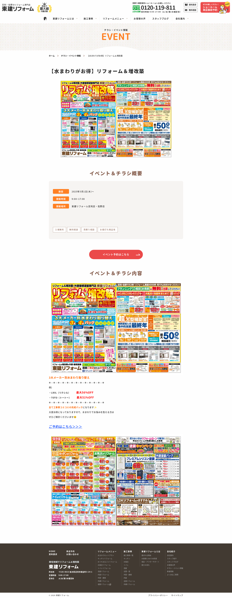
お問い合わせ (72, 554)
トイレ (126, 565)
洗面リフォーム (103, 571)
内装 (125, 578)
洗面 (125, 568)
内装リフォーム (103, 574)
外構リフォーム (103, 581)
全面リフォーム (129, 581)
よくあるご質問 (172, 574)
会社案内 (170, 555)
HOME (52, 551)
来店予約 (70, 551)
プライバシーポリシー (158, 595)
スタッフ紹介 (172, 558)
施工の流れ (146, 565)
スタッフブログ (172, 562)
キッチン (127, 558)
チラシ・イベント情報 (175, 568)
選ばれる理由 (146, 555)
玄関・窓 (127, 571)
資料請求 (53, 554)
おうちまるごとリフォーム (107, 562)
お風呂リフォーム (104, 565)
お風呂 (126, 562)
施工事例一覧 (128, 555)
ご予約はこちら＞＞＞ (65, 426)
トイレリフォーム (104, 568)
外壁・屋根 (102, 578)
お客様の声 (171, 565)
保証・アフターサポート (150, 562)
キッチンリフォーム (105, 558)
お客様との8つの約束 (149, 558)
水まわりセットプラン (106, 555)
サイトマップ (177, 595)
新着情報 (170, 571)
